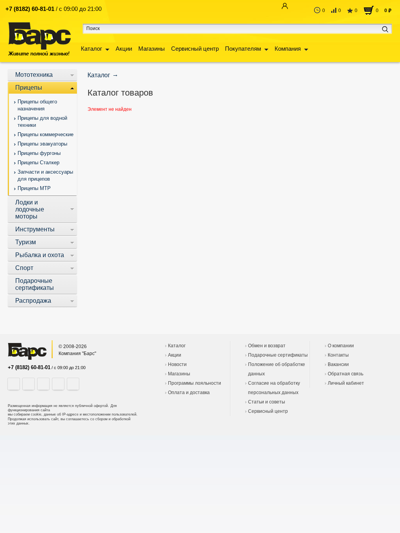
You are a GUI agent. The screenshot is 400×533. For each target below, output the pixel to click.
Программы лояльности (194, 383)
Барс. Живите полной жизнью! (39, 38)
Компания (288, 48)
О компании (341, 345)
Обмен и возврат (267, 345)
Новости (177, 364)
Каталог (91, 48)
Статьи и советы (266, 402)
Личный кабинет (346, 383)
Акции (124, 48)
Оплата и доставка (189, 392)
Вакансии (338, 364)
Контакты (338, 355)
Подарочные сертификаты (278, 355)
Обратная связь (345, 374)
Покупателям (243, 48)
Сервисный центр (195, 48)
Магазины (151, 48)
